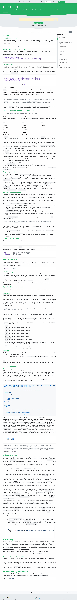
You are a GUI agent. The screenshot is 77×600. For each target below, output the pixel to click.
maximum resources (29, 429)
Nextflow (50, 423)
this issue (12, 236)
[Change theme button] (55, 2)
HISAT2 (47, 178)
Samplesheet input (62, 37)
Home (14, 1)
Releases (61, 32)
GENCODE (12, 226)
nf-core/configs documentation (27, 316)
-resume (61, 56)
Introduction (9, 32)
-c (60, 57)
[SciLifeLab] (41, 598)
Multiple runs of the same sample (65, 39)
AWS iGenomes (25, 199)
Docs (30, 1)
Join (61, 1)
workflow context (33, 495)
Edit (73, 6)
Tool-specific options (63, 62)
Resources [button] (25, 1)
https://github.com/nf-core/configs (35, 313)
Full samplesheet (63, 40)
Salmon (51, 175)
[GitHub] (53, 1)
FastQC (37, 302)
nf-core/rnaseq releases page (16, 279)
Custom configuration (63, 59)
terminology (29, 478)
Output (41, 32)
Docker (28, 327)
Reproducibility (62, 51)
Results (51, 32)
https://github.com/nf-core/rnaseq (39, 25)
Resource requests (63, 60)
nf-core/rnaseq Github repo (30, 419)
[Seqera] (35, 598)
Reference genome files (63, 46)
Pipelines (19, 1)
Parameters (30, 32)
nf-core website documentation (46, 362)
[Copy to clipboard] (54, 46)
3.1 (70, 31)
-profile (61, 54)
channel (41, 553)
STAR (16, 174)
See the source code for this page (39, 592)
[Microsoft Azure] (39, 598)
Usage (20, 32)
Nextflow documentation (14, 551)
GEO (21, 162)
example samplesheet (9, 96)
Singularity (29, 330)
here (20, 375)
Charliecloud (29, 339)
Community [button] (36, 1)
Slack (33, 553)
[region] (29, 400)
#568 (11, 218)
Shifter (28, 336)
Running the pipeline (62, 48)
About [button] (42, 1)
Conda (28, 342)
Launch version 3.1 (39, 23)
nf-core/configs (62, 64)
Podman (28, 333)
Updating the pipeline (63, 49)
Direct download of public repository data (65, 43)
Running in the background (63, 65)
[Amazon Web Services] (37, 598)
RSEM (6, 178)
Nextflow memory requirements (64, 67)
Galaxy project (29, 303)
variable (44, 503)
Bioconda (10, 305)
